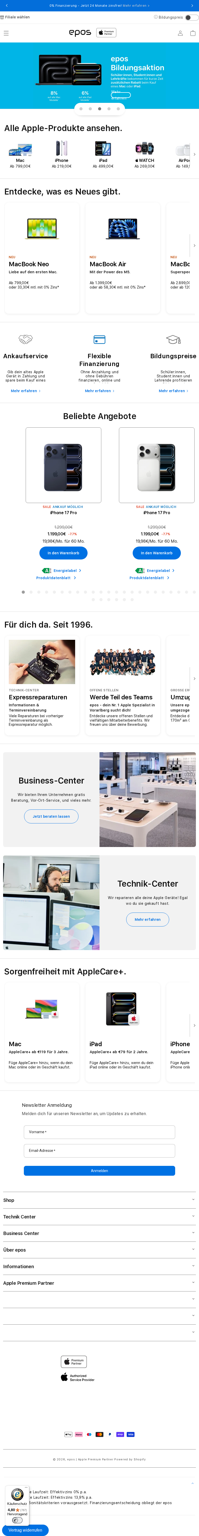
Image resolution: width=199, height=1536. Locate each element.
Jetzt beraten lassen (51, 816)
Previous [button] (6, 5)
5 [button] (54, 593)
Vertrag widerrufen (25, 1530)
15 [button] (131, 593)
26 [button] (100, 600)
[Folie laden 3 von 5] (99, 109)
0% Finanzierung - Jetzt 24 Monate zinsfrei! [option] (99, 6)
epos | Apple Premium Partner (90, 1459)
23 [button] (194, 593)
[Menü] (26, 1488)
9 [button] (85, 593)
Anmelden (99, 1171)
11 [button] (100, 593)
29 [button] (124, 600)
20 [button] (170, 593)
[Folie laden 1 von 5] (80, 109)
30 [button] (131, 600)
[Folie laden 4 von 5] (108, 109)
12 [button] (108, 593)
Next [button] (192, 5)
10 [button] (93, 593)
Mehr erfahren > (136, 6)
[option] (20, 154)
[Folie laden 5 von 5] (118, 109)
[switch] (17, 1520)
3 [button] (38, 593)
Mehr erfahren (119, 95)
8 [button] (77, 593)
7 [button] (69, 593)
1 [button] (23, 593)
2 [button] (30, 593)
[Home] (80, 33)
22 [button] (186, 593)
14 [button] (124, 593)
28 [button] (116, 600)
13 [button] (116, 593)
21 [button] (178, 593)
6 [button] (62, 593)
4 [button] (46, 593)
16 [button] (139, 593)
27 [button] (108, 600)
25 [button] (93, 600)
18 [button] (155, 593)
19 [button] (163, 593)
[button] (6, 33)
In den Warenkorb (63, 553)
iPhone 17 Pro (63, 512)
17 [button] (147, 593)
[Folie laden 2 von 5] (90, 109)
